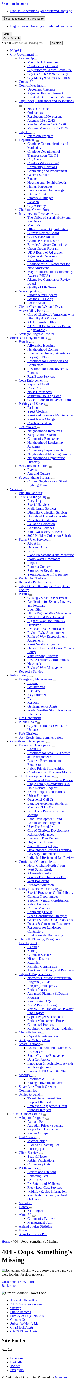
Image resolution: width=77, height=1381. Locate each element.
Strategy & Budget (40, 198)
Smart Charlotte (29, 1044)
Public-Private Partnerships (45, 768)
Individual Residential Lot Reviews (51, 858)
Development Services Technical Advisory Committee (49, 852)
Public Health (28, 722)
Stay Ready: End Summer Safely (41, 737)
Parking (32, 407)
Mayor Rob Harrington (43, 62)
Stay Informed (37, 695)
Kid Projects (35, 1211)
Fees (30, 551)
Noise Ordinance (38, 109)
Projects (32, 563)
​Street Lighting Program (35, 477)
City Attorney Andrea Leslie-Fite (49, 70)
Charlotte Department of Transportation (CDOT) (43, 153)
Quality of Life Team (41, 287)
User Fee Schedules (40, 826)
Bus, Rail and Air (30, 493)
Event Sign (34, 609)
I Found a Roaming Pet (43, 1145)
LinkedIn (16, 1362)
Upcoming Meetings (41, 89)
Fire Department (30, 718)
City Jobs (25, 132)
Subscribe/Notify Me (24, 1323)
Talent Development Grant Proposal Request (45, 1100)
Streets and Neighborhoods (28, 338)
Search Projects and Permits (46, 792)
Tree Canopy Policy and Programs (50, 970)
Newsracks (34, 663)
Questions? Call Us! (41, 799)
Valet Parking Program (42, 656)
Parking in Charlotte (32, 578)
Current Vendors (38, 908)
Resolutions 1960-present (44, 116)
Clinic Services (29, 1152)
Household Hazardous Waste (47, 516)
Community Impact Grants (45, 450)
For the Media (36, 303)
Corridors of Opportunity (36, 861)
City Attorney (36, 206)
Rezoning (33, 962)
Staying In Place (38, 357)
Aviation (33, 202)
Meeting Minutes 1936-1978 (46, 124)
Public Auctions (38, 904)
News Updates (29, 291)
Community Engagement (44, 438)
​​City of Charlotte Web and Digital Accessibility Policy (41, 308)
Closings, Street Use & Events (47, 598)
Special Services (38, 504)
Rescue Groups (37, 1133)
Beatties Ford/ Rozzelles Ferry (47, 877)
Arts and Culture (38, 473)
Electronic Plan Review (43, 838)
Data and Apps (37, 547)
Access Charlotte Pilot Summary (49, 1048)
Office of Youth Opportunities (47, 229)
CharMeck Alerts (21, 1327)
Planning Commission (42, 966)
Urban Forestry (37, 795)
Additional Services (40, 528)
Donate (24, 1207)
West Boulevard (38, 881)
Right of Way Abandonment (46, 632)
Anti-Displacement (40, 260)
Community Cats (38, 1164)
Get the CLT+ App (40, 299)
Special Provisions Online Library (50, 892)
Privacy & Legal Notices (27, 1316)
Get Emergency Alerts (42, 706)
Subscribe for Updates (42, 295)
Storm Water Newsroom (43, 559)
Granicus (61, 1377)
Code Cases (35, 388)
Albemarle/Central (39, 873)
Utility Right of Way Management (50, 613)
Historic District (38, 958)
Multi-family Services (41, 508)
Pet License (35, 1180)
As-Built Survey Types (42, 846)
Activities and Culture (33, 466)
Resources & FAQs (40, 1079)
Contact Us (26, 81)
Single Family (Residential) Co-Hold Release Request (48, 786)
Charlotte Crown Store (34, 209)
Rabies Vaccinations (41, 1160)
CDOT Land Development (45, 617)
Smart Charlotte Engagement (46, 1055)
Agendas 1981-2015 (41, 120)
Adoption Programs (32, 1118)
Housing (24, 341)
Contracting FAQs (39, 912)
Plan (30, 698)
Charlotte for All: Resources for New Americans (48, 266)
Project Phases (37, 989)
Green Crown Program (42, 248)
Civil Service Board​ (40, 237)
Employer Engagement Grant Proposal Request (47, 1108)
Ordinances (35, 112)
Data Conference (38, 1059)
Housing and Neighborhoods (47, 182)
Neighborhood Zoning (42, 349)
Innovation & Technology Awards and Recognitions (50, 1065)
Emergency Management (36, 679)
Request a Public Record (35, 582)
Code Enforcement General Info (49, 400)
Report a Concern (39, 566)
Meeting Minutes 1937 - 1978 (47, 128)
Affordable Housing (41, 345)
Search (6, 43)
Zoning (32, 951)
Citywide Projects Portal (35, 974)
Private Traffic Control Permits (48, 660)
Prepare (32, 683)
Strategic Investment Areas (45, 1083)
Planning (33, 947)
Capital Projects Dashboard (45, 1017)
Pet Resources (28, 1168)
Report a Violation (39, 384)
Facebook (17, 1358)
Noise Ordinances (39, 392)
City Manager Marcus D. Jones (48, 78)
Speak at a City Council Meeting (49, 97)
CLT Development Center (36, 776)
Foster (23, 1230)
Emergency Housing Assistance (48, 353)
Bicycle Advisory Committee (47, 244)
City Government (22, 54)
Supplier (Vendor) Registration (48, 900)
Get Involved (28, 427)
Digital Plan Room (40, 842)
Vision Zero (35, 225)
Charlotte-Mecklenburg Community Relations (43, 165)
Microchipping (37, 1141)
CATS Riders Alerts (23, 1331)
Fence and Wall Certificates (45, 629)
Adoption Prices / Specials (45, 1125)
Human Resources (39, 186)
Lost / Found (27, 1137)
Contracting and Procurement (47, 171)
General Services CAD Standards (50, 920)
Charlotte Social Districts (44, 241)
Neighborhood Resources (44, 431)
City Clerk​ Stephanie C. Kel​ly (47, 74)
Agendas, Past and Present (45, 93)
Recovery (33, 691)
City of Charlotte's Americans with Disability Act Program (50, 316)
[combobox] (23, 18)
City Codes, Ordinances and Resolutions (46, 101)
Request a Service (31, 671)
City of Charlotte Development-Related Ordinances (48, 832)
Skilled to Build (29, 1094)
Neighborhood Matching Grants (49, 454)
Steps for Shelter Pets (33, 1234)
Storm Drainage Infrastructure (47, 574)
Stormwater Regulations (43, 570)
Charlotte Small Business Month (49, 772)
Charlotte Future (30, 1032)
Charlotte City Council (42, 66)
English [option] (41, 26)
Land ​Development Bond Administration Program (44, 821)
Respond (33, 702)
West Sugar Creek (39, 869)
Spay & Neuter (37, 1156)
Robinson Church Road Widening (50, 1028)
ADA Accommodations (26, 1304)
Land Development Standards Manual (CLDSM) (47, 805)
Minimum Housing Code (44, 396)
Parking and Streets (32, 404)
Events (32, 469)
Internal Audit (36, 194)
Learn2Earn (35, 1052)
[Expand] (36, 55)
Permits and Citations (41, 1172)
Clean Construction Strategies (47, 916)
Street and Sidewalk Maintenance (50, 415)
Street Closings (37, 411)
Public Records (20, 1312)
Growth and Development (28, 741)
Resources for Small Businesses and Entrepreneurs (48, 755)
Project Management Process (46, 1020)
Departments (27, 140)
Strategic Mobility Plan (34, 1040)
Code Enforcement (31, 380)
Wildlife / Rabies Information (47, 1191)
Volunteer (25, 1203)
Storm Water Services (33, 539)
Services (16, 489)
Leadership (26, 58)
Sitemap (15, 1308)
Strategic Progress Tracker (36, 334)
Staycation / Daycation (42, 1129)
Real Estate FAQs (39, 1001)
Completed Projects (40, 1024)
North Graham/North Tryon (46, 865)
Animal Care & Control (26, 1114)
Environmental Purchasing (45, 935)
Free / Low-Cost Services (44, 1187)
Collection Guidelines (42, 520)
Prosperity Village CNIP (43, 986)
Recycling (34, 501)
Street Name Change (41, 419)
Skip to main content (16, 3)
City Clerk (34, 159)
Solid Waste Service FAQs (45, 532)
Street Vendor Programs (43, 644)
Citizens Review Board (43, 233)
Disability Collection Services (47, 512)
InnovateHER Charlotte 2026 (47, 1071)
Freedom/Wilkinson (40, 885)
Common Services (39, 955)
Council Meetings (31, 85)
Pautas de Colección (41, 524)
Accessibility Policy (23, 1300)
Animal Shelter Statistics (35, 1226)
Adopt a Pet (35, 1121)
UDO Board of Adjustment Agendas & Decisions (45, 254)
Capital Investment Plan (43, 1036)
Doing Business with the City (39, 889)
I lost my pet (35, 1149)
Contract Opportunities (42, 896)
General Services (38, 175)
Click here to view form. (18, 1282)
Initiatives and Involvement (37, 213)
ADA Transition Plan (41, 322)
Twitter (15, 1366)
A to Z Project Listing (42, 1005)
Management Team (40, 1222)
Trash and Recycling (33, 497)
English (41, 11)
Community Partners (41, 1218)
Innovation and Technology (46, 190)
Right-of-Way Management (45, 667)
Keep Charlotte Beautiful (44, 435)
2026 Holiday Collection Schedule (50, 535)
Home (6, 1241)
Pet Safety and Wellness (43, 1183)
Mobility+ (25, 1075)
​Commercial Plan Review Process (50, 780)
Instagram (17, 1370)
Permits (24, 594)
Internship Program (40, 136)
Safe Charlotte (28, 733)
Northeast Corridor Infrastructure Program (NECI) (49, 980)
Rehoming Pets (37, 1176)
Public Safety (19, 675)
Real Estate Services (41, 376)
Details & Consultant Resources (48, 923)
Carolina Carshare (39, 423)
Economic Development (35, 745)
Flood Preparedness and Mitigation (50, 555)
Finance (32, 178)
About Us (34, 543)
